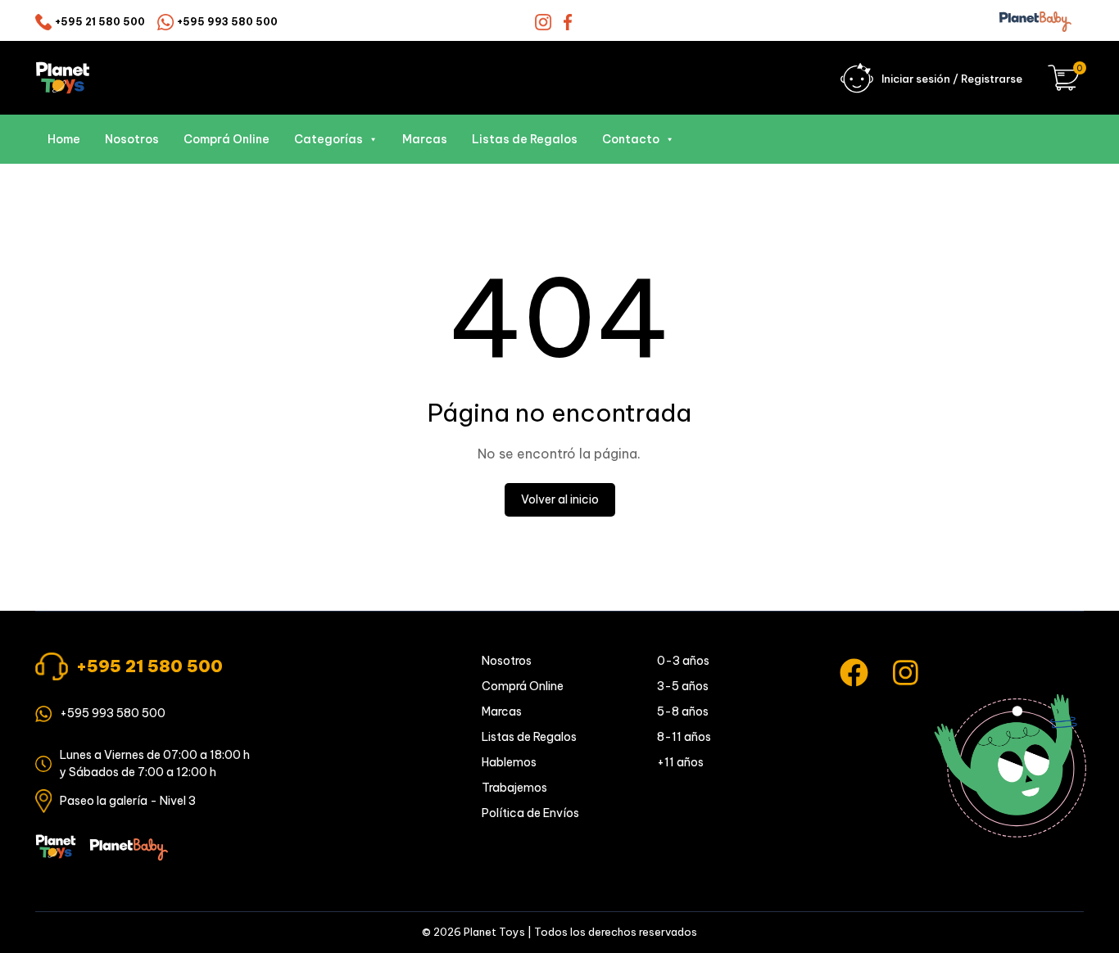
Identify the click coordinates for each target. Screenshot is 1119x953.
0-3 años (683, 660)
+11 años (680, 762)
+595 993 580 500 (227, 22)
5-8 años (683, 711)
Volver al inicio (560, 499)
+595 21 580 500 (100, 22)
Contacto (630, 139)
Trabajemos (514, 787)
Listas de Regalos (525, 139)
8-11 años (684, 736)
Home (64, 139)
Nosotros (132, 139)
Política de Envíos (530, 813)
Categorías (328, 139)
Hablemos (509, 762)
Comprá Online (226, 139)
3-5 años (683, 686)
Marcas (424, 139)
